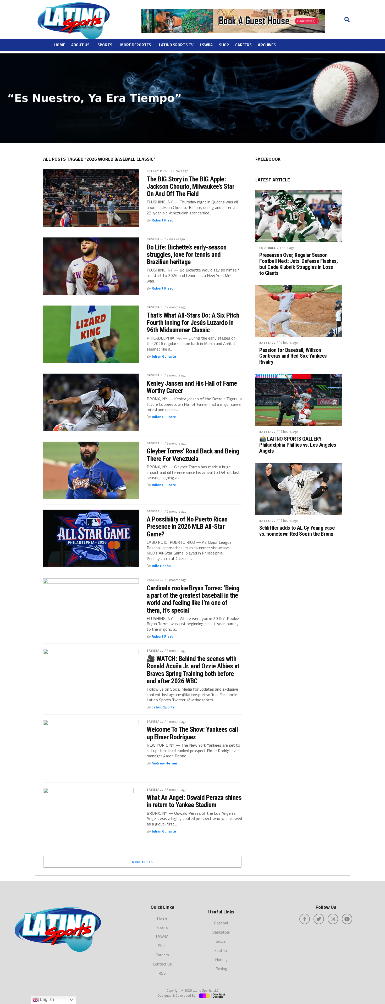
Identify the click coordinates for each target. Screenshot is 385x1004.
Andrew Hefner (165, 763)
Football (267, 247)
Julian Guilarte (164, 356)
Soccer (221, 941)
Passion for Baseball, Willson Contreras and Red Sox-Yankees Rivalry (293, 356)
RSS (162, 973)
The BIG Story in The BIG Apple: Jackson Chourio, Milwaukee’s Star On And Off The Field (190, 186)
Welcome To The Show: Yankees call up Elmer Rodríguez (192, 733)
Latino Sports (163, 707)
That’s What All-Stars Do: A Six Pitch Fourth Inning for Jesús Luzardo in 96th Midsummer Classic (193, 323)
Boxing (221, 969)
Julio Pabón (161, 566)
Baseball (155, 238)
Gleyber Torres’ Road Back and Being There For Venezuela (193, 454)
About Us (80, 45)
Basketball (221, 932)
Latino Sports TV (176, 45)
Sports (104, 45)
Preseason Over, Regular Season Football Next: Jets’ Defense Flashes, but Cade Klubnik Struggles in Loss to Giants (298, 264)
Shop (224, 45)
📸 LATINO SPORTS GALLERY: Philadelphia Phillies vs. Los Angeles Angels (297, 445)
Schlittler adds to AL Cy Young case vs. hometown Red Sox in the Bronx (296, 531)
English (46, 999)
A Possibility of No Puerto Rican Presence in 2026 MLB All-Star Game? (187, 526)
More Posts (142, 861)
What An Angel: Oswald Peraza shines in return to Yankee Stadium (194, 801)
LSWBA (206, 45)
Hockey (221, 960)
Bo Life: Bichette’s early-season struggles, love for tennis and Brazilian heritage (187, 254)
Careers (243, 45)
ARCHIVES (267, 45)
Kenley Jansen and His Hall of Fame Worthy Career (192, 387)
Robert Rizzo (162, 220)
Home (59, 45)
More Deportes (135, 45)
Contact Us (162, 964)
